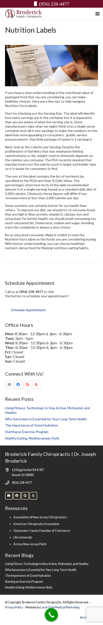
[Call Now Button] (51, 614)
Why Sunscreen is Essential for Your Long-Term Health (46, 419)
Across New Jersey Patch (29, 544)
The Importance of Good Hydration (31, 425)
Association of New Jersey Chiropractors (40, 517)
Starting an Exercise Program (26, 432)
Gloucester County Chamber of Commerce (41, 530)
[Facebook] (18, 384)
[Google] (27, 384)
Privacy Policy (14, 607)
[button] (97, 14)
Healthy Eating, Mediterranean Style (32, 438)
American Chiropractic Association (36, 524)
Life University (22, 537)
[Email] (9, 384)
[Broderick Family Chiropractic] (23, 14)
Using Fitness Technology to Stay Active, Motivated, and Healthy (46, 564)
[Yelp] (36, 384)
